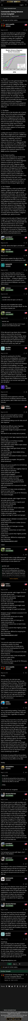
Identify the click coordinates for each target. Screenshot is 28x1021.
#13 (26, 708)
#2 (26, 243)
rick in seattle (5, 16)
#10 (26, 554)
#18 (26, 884)
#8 (26, 392)
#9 (26, 412)
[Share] (24, 30)
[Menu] (2, 4)
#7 (26, 353)
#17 (26, 864)
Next (14, 964)
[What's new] (26, 4)
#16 (26, 849)
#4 (26, 270)
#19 (26, 909)
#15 (26, 799)
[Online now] (4, 239)
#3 (26, 255)
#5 (26, 294)
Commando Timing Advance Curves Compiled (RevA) (14, 976)
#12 (26, 673)
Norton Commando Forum (17, 978)
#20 (26, 939)
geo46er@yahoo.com (9, 960)
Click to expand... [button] (14, 578)
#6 (26, 318)
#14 (26, 772)
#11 (26, 589)
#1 (26, 30)
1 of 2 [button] (9, 964)
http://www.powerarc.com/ (9, 541)
